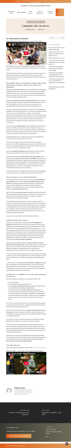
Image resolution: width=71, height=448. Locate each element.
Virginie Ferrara (31, 29)
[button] (18, 436)
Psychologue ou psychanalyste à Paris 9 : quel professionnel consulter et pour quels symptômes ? (57, 81)
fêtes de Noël (42, 228)
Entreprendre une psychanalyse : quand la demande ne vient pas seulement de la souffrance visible (56, 74)
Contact (49, 427)
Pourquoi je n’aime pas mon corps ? (56, 58)
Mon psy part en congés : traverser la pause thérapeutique (57, 48)
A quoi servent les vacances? (39, 347)
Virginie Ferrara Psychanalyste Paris (35, 6)
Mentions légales (22, 445)
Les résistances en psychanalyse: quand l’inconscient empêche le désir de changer (56, 68)
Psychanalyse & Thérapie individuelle (35, 21)
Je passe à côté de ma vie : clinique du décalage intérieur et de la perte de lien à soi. (57, 62)
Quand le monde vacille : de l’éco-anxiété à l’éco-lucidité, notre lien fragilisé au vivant (56, 53)
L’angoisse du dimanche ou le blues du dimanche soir (56, 87)
